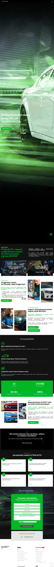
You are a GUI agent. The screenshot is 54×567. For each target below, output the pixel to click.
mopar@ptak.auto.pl (28, 536)
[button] (45, 234)
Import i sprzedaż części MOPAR (13, 267)
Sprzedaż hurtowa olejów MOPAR (40, 267)
